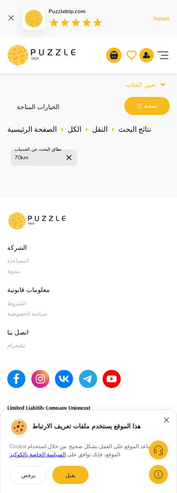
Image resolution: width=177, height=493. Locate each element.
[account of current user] (163, 55)
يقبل (70, 475)
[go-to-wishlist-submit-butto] (131, 55)
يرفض (28, 475)
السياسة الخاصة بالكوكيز (38, 454)
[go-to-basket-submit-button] (114, 55)
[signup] (146, 55)
